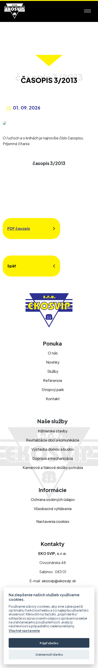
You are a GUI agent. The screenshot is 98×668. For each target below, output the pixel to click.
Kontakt (53, 398)
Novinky (52, 362)
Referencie (52, 380)
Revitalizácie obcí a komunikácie (52, 440)
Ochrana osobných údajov (53, 499)
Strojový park (52, 389)
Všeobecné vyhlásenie (53, 508)
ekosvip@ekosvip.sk (59, 580)
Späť (11, 265)
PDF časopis (18, 228)
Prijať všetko (49, 643)
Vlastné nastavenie (24, 631)
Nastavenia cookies (52, 521)
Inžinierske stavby (52, 430)
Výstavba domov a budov (52, 449)
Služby (52, 371)
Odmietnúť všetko (49, 654)
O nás (53, 353)
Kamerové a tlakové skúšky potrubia (53, 467)
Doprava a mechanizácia (52, 458)
